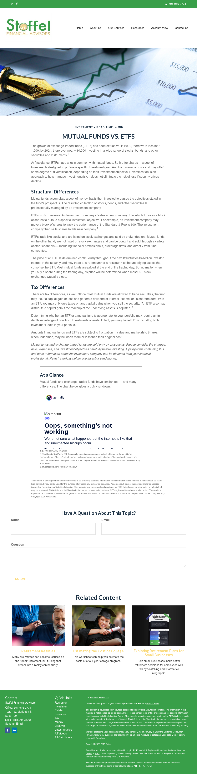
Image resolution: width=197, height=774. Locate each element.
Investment (61, 706)
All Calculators (63, 737)
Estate (59, 710)
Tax (57, 718)
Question (17, 544)
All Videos (61, 733)
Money (59, 722)
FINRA (89, 753)
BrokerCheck (152, 703)
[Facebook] (17, 4)
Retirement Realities (38, 651)
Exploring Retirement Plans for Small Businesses (159, 653)
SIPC (97, 753)
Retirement (61, 702)
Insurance (61, 714)
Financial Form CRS (99, 697)
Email (105, 520)
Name (15, 520)
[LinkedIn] (12, 4)
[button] (96, 28)
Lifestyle (60, 726)
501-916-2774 (177, 4)
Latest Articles (63, 729)
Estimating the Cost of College (98, 651)
